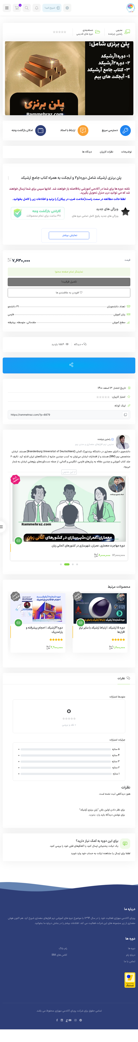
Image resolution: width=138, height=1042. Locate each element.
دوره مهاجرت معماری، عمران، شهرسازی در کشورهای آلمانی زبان (88, 546)
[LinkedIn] (62, 1020)
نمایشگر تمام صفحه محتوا (69, 272)
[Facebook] (57, 1020)
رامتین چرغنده (115, 34)
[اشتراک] (71, 365)
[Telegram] (80, 1020)
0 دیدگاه (78, 344)
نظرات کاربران (106, 152)
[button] (69, 235)
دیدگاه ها (87, 152)
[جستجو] (27, 8)
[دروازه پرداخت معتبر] (130, 980)
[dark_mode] (67, 8)
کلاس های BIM (59, 955)
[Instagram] (75, 1020)
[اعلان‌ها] (37, 8)
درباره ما (47, 923)
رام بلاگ (63, 948)
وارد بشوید (94, 815)
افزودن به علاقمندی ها (67, 293)
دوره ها (131, 948)
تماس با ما (129, 961)
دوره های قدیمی (84, 34)
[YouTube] (70, 1020)
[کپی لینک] (125, 414)
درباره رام (130, 955)
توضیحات (126, 152)
